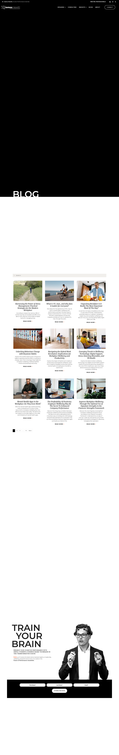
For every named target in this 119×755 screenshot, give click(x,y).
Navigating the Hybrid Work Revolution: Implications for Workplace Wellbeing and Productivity (59, 354)
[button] (110, 2)
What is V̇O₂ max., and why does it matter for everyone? (59, 305)
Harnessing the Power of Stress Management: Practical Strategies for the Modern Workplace (27, 307)
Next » (30, 430)
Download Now (59, 690)
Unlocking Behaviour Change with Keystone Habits (28, 352)
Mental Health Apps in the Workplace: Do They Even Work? (28, 402)
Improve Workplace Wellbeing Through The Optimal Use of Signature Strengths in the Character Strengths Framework (91, 405)
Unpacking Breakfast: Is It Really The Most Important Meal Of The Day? (91, 306)
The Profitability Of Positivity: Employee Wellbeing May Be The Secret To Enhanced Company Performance (59, 405)
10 (26, 430)
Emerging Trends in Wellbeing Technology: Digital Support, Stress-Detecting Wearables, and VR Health (91, 354)
